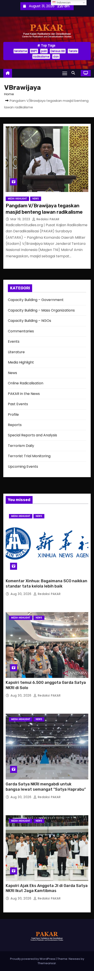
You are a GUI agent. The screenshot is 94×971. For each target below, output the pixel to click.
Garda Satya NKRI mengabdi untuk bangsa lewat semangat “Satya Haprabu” (46, 787)
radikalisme (41, 56)
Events (13, 341)
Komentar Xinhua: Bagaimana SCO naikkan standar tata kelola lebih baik (46, 584)
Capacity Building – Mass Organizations (41, 310)
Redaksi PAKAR (47, 219)
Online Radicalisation (25, 383)
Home (9, 94)
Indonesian (63, 2)
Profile (13, 414)
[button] (74, 73)
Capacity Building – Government (36, 299)
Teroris (73, 51)
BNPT (34, 51)
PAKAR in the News (24, 393)
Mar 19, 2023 (20, 219)
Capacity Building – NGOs (29, 320)
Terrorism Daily (21, 445)
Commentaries (21, 331)
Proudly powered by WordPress (33, 959)
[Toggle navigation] (64, 73)
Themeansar (47, 963)
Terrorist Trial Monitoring (29, 456)
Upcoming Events (23, 466)
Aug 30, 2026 (21, 594)
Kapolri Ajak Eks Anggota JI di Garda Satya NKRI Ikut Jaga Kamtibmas (47, 888)
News (35, 198)
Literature (16, 352)
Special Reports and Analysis (32, 435)
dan (56, 56)
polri (44, 51)
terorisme (20, 51)
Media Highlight (17, 198)
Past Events (18, 404)
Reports (15, 424)
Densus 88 (58, 51)
